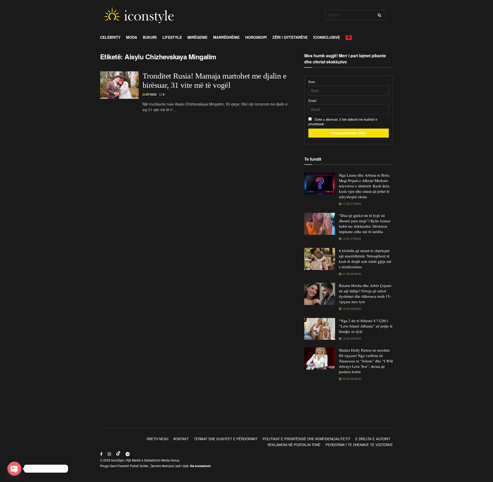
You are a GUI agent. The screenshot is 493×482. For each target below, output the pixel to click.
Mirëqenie (197, 37)
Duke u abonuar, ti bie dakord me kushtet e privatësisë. (342, 121)
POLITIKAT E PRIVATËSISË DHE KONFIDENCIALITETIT (306, 438)
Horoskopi (256, 37)
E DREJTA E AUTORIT (372, 438)
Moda (131, 37)
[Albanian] (350, 37)
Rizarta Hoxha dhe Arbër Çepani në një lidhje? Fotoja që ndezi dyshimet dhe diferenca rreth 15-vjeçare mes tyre (365, 293)
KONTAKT (181, 438)
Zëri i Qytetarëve (290, 37)
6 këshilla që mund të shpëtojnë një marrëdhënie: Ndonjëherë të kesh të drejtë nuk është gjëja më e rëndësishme (365, 258)
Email (312, 100)
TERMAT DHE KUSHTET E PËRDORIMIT (226, 438)
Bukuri (150, 37)
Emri (311, 82)
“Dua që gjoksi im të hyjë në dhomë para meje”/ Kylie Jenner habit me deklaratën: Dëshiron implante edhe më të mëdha (365, 223)
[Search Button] (380, 15)
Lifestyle (172, 37)
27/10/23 (150, 94)
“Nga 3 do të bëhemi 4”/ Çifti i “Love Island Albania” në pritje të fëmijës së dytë (366, 326)
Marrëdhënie (226, 37)
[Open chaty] (14, 469)
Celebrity (110, 37)
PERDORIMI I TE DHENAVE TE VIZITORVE (359, 444)
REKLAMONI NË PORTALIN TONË (294, 444)
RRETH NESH (157, 438)
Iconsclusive (326, 37)
